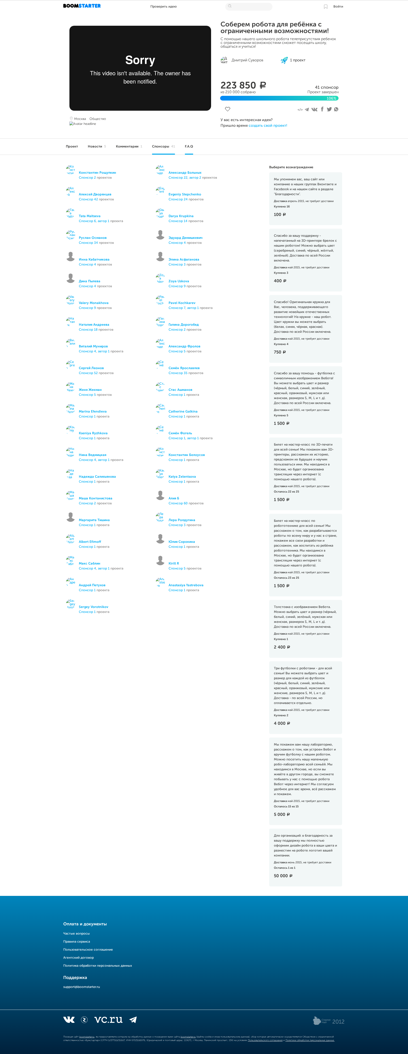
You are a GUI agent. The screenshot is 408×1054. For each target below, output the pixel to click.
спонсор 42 (88, 199)
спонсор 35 (178, 373)
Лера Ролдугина (182, 520)
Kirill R (174, 563)
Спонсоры (163, 146)
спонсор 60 (178, 503)
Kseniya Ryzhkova (93, 433)
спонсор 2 (87, 177)
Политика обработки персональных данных (97, 965)
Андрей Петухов (92, 585)
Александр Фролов (184, 346)
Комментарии (129, 146)
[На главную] (82, 6)
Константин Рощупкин (97, 172)
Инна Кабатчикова (94, 259)
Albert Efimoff (90, 542)
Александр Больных (185, 172)
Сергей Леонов (91, 368)
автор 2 (195, 177)
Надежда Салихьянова (97, 476)
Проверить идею (163, 6)
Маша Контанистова (95, 498)
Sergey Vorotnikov (93, 607)
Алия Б (174, 498)
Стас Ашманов (180, 390)
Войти (338, 6)
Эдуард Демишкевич (186, 238)
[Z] (84, 1020)
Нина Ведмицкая (92, 455)
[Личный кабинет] (325, 6)
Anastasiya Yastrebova (186, 585)
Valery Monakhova (94, 303)
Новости (97, 146)
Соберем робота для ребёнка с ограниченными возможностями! (275, 27)
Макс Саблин (89, 563)
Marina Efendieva (93, 411)
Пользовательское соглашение (88, 949)
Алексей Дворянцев (95, 194)
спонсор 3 (177, 264)
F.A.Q (189, 146)
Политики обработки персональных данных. (310, 1040)
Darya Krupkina (181, 216)
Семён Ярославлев (184, 368)
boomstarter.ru (86, 1037)
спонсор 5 (177, 351)
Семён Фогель (180, 433)
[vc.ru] (108, 1020)
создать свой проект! (268, 126)
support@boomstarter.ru (81, 987)
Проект (72, 146)
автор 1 (103, 221)
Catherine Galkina (183, 411)
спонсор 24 (178, 199)
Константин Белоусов (187, 455)
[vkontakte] (68, 1020)
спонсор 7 (177, 308)
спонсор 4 (177, 243)
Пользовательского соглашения (265, 1040)
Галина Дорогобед (184, 324)
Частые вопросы (76, 933)
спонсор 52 (88, 373)
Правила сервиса (76, 941)
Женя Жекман (90, 390)
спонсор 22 (178, 177)
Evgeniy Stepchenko (185, 194)
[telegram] (133, 1020)
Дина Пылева (89, 281)
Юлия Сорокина (182, 542)
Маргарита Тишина (94, 520)
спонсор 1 (177, 394)
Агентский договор (78, 957)
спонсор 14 (178, 221)
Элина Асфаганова (184, 259)
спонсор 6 (87, 221)
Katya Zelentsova (182, 476)
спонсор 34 (88, 243)
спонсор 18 (88, 329)
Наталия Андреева (94, 324)
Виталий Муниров (93, 346)
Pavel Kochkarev (182, 303)
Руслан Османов (93, 238)
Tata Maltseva (90, 216)
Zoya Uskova (179, 281)
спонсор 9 (177, 286)
